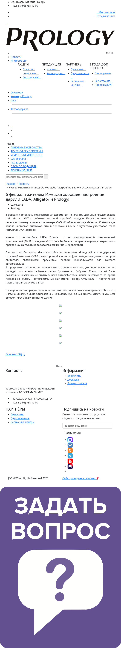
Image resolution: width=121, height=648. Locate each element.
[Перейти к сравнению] (12, 126)
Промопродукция (23, 166)
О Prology (17, 92)
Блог (13, 100)
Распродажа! (31, 77)
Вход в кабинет (105, 16)
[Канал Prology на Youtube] (70, 461)
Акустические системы (27, 151)
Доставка (73, 379)
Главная (10, 183)
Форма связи (107, 12)
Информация (19, 60)
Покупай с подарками (30, 71)
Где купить (77, 69)
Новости (16, 57)
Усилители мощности (26, 155)
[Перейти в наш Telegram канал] (70, 455)
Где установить (20, 418)
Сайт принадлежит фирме (79, 478)
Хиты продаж (55, 73)
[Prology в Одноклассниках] (70, 450)
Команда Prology (21, 96)
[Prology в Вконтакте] (70, 445)
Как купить (74, 376)
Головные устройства (26, 147)
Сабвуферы (18, 159)
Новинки (52, 69)
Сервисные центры (77, 83)
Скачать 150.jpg (15, 354)
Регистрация (103, 81)
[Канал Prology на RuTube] (70, 466)
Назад (59, 366)
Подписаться (72, 433)
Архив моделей (21, 170)
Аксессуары (19, 162)
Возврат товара (77, 383)
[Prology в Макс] (70, 439)
